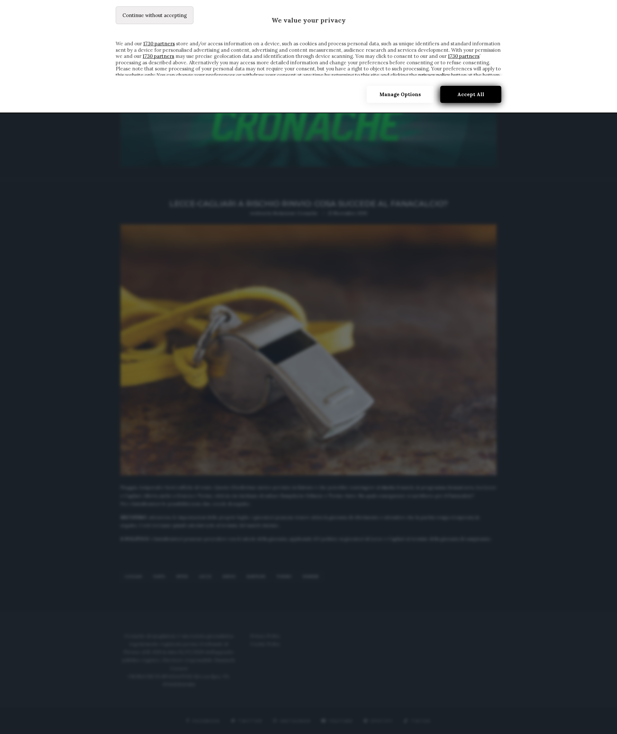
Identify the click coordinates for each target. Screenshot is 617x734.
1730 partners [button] (159, 44)
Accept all (470, 94)
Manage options (400, 94)
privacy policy (434, 75)
